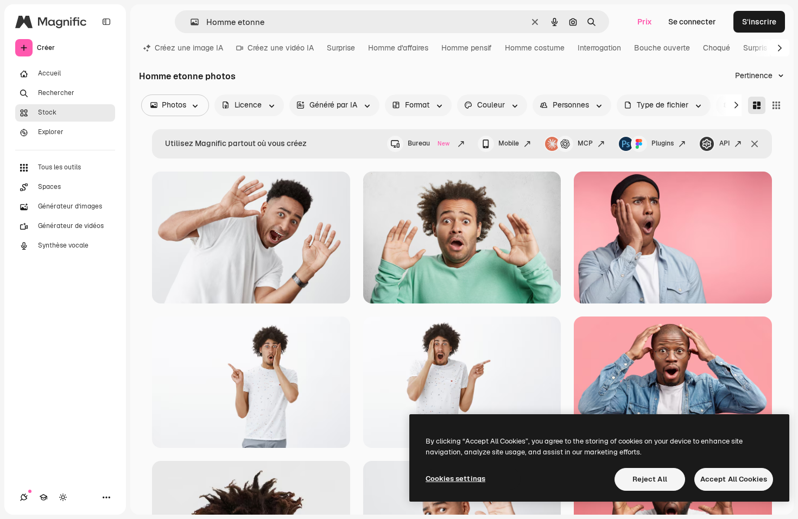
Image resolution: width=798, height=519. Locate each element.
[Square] (776, 105)
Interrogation (599, 48)
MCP (585, 143)
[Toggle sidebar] (106, 21)
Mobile (508, 143)
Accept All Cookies (733, 479)
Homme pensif (466, 48)
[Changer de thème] (63, 497)
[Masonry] (756, 105)
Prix (644, 22)
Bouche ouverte (662, 48)
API (724, 143)
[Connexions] (24, 497)
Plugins (662, 143)
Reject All (649, 479)
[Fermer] (754, 144)
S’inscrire (759, 22)
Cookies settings (455, 478)
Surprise (341, 48)
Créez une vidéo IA (281, 48)
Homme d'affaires (398, 48)
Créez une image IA (189, 48)
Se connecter (692, 22)
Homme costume (535, 48)
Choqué (716, 48)
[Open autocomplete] (190, 22)
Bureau (428, 143)
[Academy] (43, 497)
